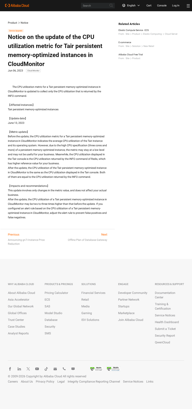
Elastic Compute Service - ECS (133, 30)
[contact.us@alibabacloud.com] (55, 369)
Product (12, 22)
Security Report (165, 335)
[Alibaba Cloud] (17, 5)
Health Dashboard (167, 322)
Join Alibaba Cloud (130, 320)
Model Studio (53, 313)
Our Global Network (21, 306)
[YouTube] (37, 369)
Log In (175, 5)
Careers (13, 381)
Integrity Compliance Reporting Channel (94, 381)
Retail (85, 299)
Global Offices (17, 313)
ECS (47, 299)
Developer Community (132, 293)
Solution (136, 46)
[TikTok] (46, 369)
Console (161, 5)
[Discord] (73, 369)
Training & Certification (163, 306)
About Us (27, 381)
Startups (123, 306)
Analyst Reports (18, 333)
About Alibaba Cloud (21, 293)
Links (149, 381)
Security (50, 326)
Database (51, 320)
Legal (61, 381)
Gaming (86, 313)
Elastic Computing (152, 34)
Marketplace (126, 313)
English (131, 5)
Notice (24, 22)
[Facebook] (10, 369)
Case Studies (16, 326)
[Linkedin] (19, 369)
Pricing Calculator (56, 293)
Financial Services (93, 293)
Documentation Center (165, 295)
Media (85, 306)
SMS (48, 333)
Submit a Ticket (165, 329)
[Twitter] (28, 369)
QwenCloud (162, 342)
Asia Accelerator (18, 299)
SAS (47, 306)
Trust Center (16, 320)
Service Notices (165, 315)
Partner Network (128, 299)
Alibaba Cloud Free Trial (130, 54)
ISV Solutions (90, 320)
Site (127, 34)
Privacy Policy (45, 381)
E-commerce (124, 42)
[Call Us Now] (64, 369)
